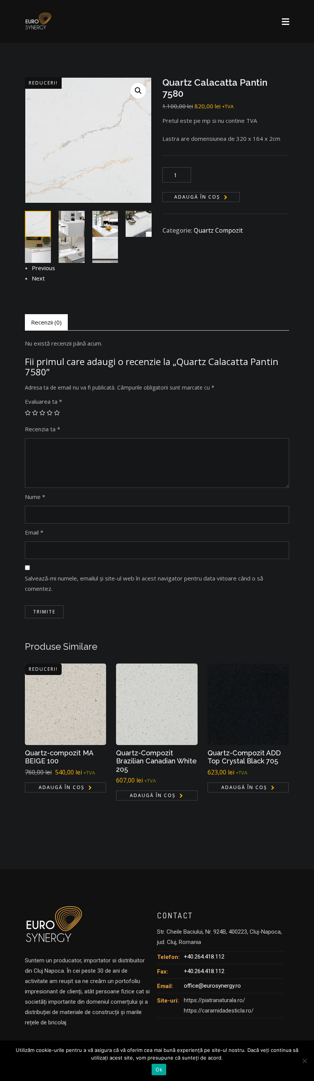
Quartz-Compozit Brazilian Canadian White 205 (156, 761)
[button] (138, 90)
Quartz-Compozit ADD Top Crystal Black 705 (244, 757)
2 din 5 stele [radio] (35, 413)
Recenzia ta (42, 429)
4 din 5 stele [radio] (49, 413)
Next (38, 278)
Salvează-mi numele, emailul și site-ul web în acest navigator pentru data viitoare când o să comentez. (144, 583)
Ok (158, 1069)
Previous (43, 268)
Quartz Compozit (218, 230)
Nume (35, 497)
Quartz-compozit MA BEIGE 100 (59, 757)
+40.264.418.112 (204, 956)
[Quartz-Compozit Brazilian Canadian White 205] (156, 704)
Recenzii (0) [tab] (46, 322)
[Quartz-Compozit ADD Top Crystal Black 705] (248, 704)
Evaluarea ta (43, 401)
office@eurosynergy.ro (212, 985)
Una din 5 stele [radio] (28, 413)
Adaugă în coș (197, 197)
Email (34, 532)
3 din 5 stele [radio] (42, 413)
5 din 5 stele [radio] (57, 413)
